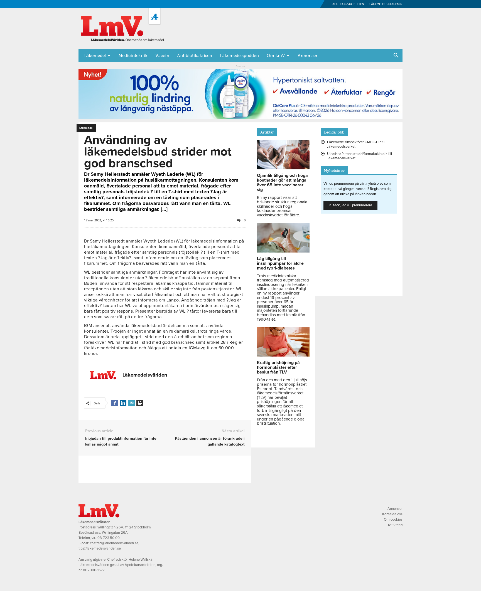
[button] (396, 56)
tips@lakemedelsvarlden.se (99, 548)
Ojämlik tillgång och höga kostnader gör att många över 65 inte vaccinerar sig (282, 182)
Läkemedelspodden (239, 55)
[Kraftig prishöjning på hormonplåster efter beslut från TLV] (283, 355)
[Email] (131, 403)
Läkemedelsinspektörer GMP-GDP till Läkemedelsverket (356, 144)
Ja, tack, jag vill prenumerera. (350, 205)
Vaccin (162, 55)
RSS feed (395, 525)
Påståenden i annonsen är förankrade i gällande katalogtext (209, 441)
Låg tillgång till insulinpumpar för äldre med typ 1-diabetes (280, 263)
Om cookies (393, 519)
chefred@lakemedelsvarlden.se (114, 543)
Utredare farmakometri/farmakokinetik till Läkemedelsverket (359, 156)
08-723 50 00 (108, 538)
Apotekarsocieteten (348, 4)
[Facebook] (114, 403)
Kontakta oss (392, 514)
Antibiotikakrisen (194, 55)
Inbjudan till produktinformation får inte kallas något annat (120, 441)
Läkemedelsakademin (386, 4)
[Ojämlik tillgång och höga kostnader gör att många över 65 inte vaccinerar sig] (283, 168)
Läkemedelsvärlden (144, 375)
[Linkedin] (123, 403)
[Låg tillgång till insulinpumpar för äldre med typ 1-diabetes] (283, 251)
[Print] (139, 403)
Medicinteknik (133, 55)
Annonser (307, 55)
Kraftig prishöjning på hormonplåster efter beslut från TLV (278, 367)
